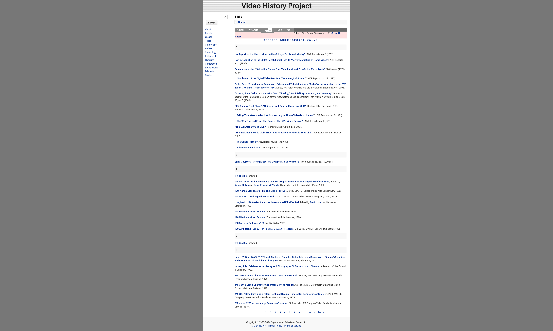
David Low (315, 202)
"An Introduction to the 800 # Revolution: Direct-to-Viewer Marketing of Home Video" (281, 60)
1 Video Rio (241, 176)
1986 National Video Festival (250, 217)
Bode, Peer (241, 84)
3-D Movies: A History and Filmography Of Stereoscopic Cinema (284, 266)
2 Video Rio (241, 243)
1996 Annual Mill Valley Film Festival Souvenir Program (264, 229)
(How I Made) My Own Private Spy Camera (276, 161)
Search (242, 22)
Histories (209, 60)
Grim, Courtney (243, 161)
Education (210, 71)
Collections (211, 44)
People (208, 33)
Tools (208, 40)
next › (312, 312)
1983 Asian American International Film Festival (273, 202)
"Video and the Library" (248, 147)
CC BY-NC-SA (259, 325)
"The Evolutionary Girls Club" (250, 127)
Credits (208, 75)
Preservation (211, 67)
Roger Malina (242, 185)
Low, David (240, 202)
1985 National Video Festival (250, 211)
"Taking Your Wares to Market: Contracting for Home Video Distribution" (274, 115)
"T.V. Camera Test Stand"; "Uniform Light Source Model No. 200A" (270, 106)
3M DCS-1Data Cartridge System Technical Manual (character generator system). (279, 294)
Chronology (210, 52)
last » (321, 312)
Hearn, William (242, 257)
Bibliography (211, 56)
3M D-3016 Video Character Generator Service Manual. (264, 284)
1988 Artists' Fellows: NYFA (249, 223)
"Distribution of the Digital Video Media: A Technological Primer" (270, 78)
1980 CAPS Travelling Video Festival (254, 196)
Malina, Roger (242, 181)
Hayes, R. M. (241, 266)
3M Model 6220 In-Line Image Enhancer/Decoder (261, 303)
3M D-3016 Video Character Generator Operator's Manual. (266, 275)
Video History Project (277, 6)
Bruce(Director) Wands (266, 185)
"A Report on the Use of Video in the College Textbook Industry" (270, 54)
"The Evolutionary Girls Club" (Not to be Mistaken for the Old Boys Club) (273, 132)
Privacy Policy (275, 325)
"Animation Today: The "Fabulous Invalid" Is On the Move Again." (290, 69)
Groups (208, 37)
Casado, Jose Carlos (246, 93)
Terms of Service (292, 325)
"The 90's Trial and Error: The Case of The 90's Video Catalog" (269, 121)
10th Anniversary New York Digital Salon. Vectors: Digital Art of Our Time (290, 181)
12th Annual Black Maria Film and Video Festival (260, 190)
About (208, 29)
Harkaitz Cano (270, 93)
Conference (211, 63)
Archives (209, 48)
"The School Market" (246, 141)
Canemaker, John (244, 69)
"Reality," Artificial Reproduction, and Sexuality (305, 93)
